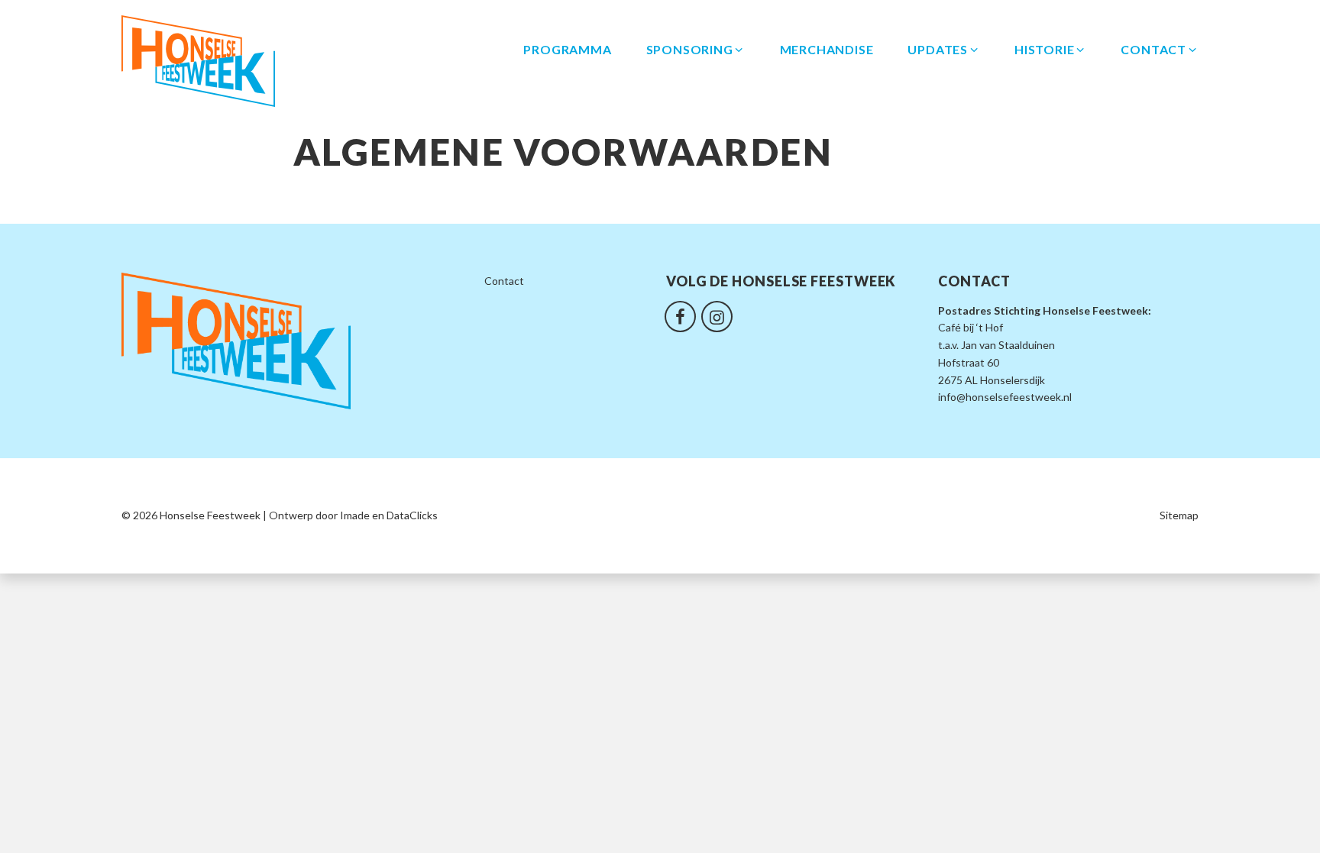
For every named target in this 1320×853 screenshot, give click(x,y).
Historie (1044, 49)
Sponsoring (689, 49)
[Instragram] (717, 314)
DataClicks (412, 515)
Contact (1153, 49)
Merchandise (827, 49)
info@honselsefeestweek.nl (1005, 396)
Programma (567, 49)
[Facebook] (680, 314)
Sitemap (1179, 515)
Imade (355, 515)
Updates (937, 49)
